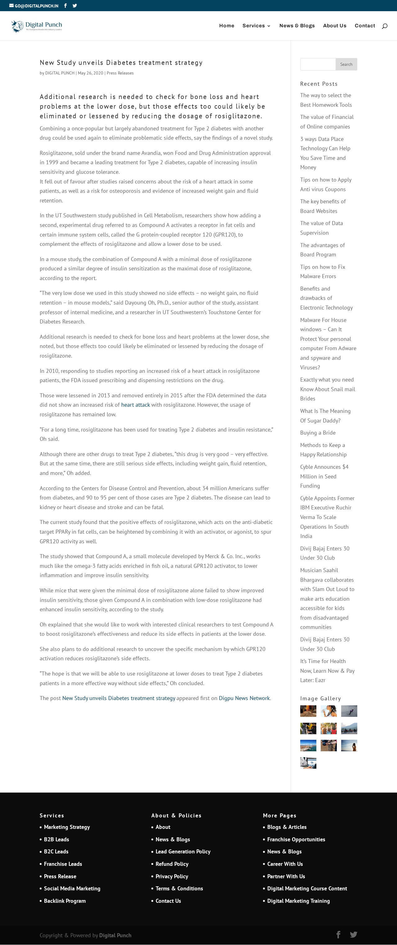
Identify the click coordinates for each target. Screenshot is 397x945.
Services (254, 26)
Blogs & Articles (287, 826)
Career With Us (285, 863)
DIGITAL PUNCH (59, 73)
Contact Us (168, 900)
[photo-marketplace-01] (308, 747)
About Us (335, 26)
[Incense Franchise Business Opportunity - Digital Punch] (308, 712)
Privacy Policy (172, 876)
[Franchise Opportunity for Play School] (329, 730)
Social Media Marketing (72, 888)
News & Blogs (297, 26)
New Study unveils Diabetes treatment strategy (118, 698)
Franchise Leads (63, 863)
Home (226, 26)
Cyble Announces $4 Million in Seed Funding (324, 476)
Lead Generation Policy (183, 851)
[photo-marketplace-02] (349, 747)
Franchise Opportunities (296, 839)
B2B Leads (56, 839)
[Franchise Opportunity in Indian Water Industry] (329, 712)
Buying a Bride (318, 432)
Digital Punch (115, 935)
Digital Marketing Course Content (307, 888)
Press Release (60, 876)
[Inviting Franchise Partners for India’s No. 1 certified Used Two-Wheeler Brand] (349, 730)
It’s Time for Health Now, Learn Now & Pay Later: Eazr (327, 671)
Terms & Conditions (179, 888)
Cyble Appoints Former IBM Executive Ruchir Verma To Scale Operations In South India (327, 517)
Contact (365, 26)
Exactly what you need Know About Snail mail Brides (327, 389)
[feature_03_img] (349, 712)
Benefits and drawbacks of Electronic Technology (326, 298)
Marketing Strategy (67, 826)
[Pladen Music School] (308, 730)
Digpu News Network (244, 698)
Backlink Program (65, 900)
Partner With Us (286, 876)
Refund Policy (172, 863)
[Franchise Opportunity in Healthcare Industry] (308, 764)
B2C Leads (56, 851)
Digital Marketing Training (298, 900)
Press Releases (120, 73)
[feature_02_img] (329, 747)
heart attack (135, 404)
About (163, 826)
